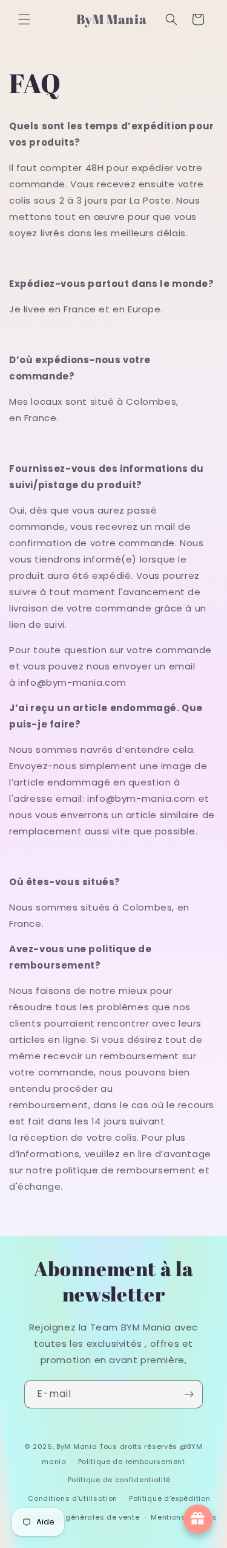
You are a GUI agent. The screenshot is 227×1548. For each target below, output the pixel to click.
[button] (24, 19)
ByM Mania (76, 1446)
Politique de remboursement (131, 1461)
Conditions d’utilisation (72, 1498)
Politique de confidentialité (119, 1480)
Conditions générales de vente (80, 1517)
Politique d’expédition (169, 1498)
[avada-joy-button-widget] (197, 1518)
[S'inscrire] (189, 1394)
